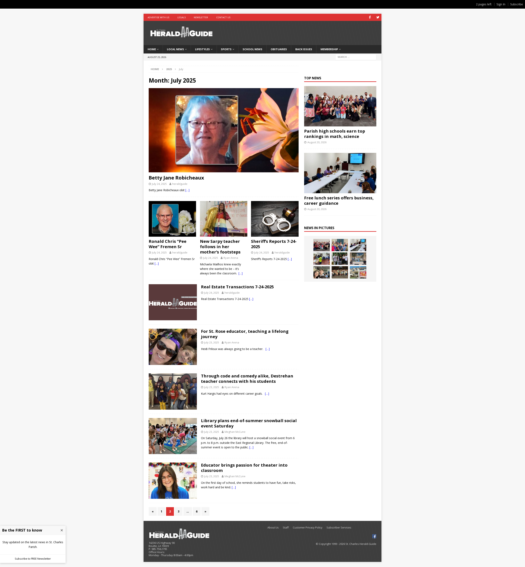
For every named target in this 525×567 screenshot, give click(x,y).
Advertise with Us (158, 17)
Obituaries (279, 49)
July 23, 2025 (211, 342)
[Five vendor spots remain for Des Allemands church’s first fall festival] (340, 272)
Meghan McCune (235, 432)
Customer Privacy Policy (307, 527)
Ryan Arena (231, 258)
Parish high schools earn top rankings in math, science (334, 133)
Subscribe (516, 4)
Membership (329, 49)
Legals (181, 17)
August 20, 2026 (316, 142)
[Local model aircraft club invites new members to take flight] (340, 245)
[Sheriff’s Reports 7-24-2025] (274, 219)
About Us (273, 527)
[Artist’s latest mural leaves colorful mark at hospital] (358, 258)
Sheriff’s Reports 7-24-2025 (274, 244)
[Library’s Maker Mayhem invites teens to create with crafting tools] (321, 258)
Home (152, 49)
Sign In (500, 4)
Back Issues (303, 49)
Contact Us (223, 17)
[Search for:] (355, 57)
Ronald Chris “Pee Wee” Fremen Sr (167, 244)
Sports (226, 49)
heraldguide (179, 184)
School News (252, 49)
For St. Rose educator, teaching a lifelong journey (245, 333)
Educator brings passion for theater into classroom (244, 467)
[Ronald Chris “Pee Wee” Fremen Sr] (172, 219)
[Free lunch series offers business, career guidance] (340, 173)
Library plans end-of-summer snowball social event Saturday (249, 423)
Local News (175, 49)
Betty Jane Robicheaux (176, 177)
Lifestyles (202, 49)
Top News (312, 78)
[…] (187, 190)
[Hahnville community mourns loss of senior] (340, 258)
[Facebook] (369, 17)
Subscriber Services (338, 527)
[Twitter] (377, 17)
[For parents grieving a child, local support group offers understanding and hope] (321, 272)
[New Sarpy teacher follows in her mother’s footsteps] (223, 219)
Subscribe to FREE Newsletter (33, 558)
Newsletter (201, 17)
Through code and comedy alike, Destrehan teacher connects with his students (247, 378)
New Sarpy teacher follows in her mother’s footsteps (222, 247)
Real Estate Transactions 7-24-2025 (237, 287)
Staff (286, 527)
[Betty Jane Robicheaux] (224, 130)
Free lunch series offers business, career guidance (339, 200)
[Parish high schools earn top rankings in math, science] (340, 106)
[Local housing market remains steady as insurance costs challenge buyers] (358, 272)
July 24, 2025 (159, 184)
